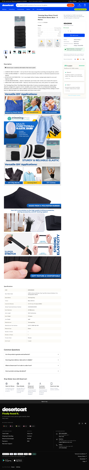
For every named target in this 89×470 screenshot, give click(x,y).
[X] (82, 423)
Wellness (4, 9)
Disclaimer (83, 459)
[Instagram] (79, 423)
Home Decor (12, 9)
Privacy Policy (82, 456)
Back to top (44, 401)
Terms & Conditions (81, 454)
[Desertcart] (8, 5)
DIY (33, 9)
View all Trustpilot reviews (74, 95)
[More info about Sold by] (81, 39)
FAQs (85, 461)
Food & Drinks (20, 9)
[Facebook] (85, 423)
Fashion (28, 9)
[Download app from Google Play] (7, 460)
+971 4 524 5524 (63, 447)
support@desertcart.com (65, 442)
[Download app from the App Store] (18, 460)
